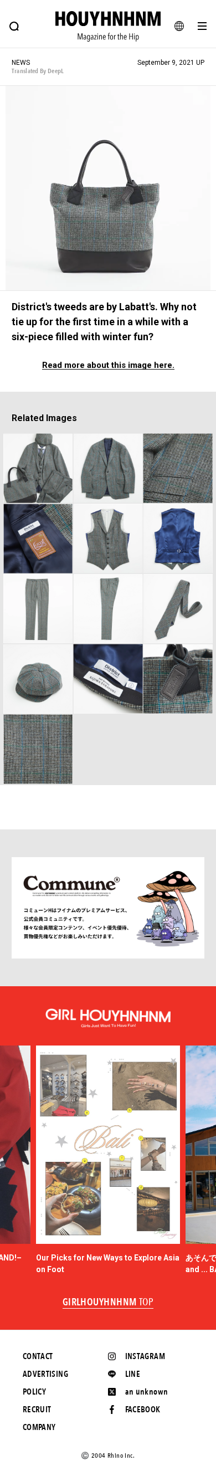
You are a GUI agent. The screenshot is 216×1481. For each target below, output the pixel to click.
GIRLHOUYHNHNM (108, 1303)
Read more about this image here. (108, 365)
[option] (108, 1160)
